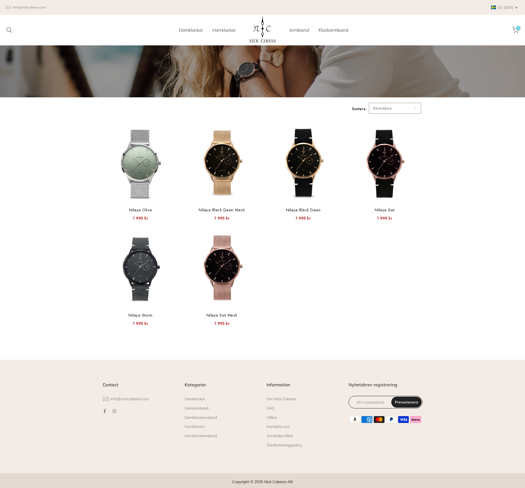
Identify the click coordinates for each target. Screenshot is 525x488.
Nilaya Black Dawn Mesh (222, 210)
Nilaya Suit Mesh (221, 315)
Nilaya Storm (140, 315)
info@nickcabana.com (29, 7)
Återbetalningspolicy (284, 445)
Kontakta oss (278, 426)
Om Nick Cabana (281, 398)
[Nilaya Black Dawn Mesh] (222, 164)
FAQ (270, 408)
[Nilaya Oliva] (140, 164)
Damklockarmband (201, 417)
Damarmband (196, 408)
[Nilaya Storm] (140, 269)
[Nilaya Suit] (384, 164)
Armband (299, 30)
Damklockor (191, 30)
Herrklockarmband (201, 435)
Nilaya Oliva (140, 210)
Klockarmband (333, 30)
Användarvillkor (280, 435)
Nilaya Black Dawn (303, 210)
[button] (504, 7)
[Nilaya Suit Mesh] (222, 269)
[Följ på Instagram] (114, 411)
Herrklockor (224, 30)
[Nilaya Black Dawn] (303, 164)
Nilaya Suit (385, 210)
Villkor (272, 417)
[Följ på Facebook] (105, 411)
